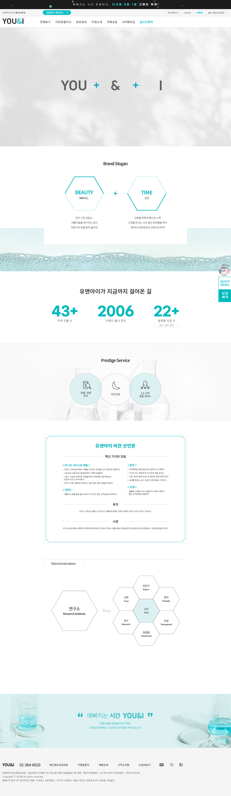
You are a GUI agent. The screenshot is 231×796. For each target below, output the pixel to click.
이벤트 (199, 12)
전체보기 (45, 22)
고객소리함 (123, 765)
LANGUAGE (217, 12)
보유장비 (81, 22)
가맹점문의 (83, 765)
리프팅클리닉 (63, 22)
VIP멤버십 (128, 22)
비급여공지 (145, 765)
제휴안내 (103, 765)
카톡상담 (112, 22)
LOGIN (187, 12)
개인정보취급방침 (58, 765)
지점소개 (96, 22)
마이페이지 (173, 12)
